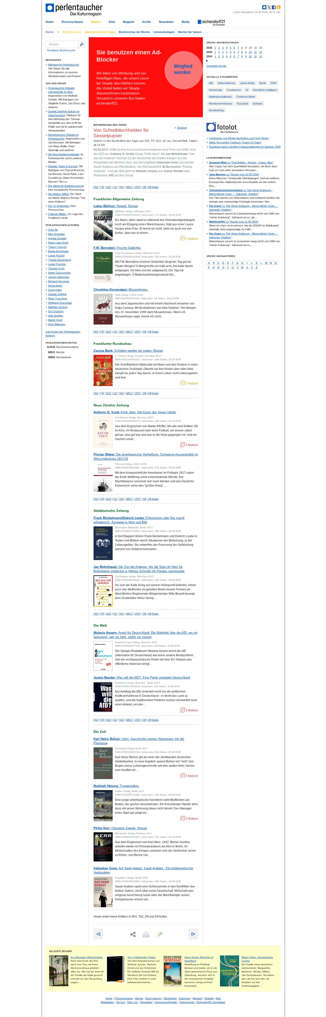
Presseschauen (72, 22)
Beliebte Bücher (60, 951)
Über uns (132, 1002)
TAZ (121, 187)
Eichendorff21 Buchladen (210, 1002)
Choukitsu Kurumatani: (121, 289)
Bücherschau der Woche (134, 32)
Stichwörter (170, 998)
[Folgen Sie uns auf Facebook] (273, 7)
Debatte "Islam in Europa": (63, 166)
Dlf (144, 187)
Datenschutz (187, 1002)
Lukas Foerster (57, 264)
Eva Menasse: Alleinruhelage (87, 957)
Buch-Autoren (154, 998)
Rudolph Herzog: (116, 786)
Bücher (96, 22)
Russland (242, 103)
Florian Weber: (146, 457)
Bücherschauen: (72, 32)
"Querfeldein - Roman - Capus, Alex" (241, 162)
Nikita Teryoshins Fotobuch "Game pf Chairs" (235, 142)
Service (120, 1002)
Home (50, 22)
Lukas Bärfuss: (116, 206)
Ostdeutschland (246, 96)
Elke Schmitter (56, 234)
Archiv (146, 22)
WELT (129, 187)
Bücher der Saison (189, 32)
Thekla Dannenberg (59, 259)
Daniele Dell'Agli (57, 294)
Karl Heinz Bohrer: (139, 741)
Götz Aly (53, 229)
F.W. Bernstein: (117, 248)
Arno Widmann (56, 324)
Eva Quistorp (55, 311)
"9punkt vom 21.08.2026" (233, 221)
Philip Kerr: (120, 828)
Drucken (182, 127)
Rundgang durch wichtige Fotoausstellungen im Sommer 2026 (245, 146)
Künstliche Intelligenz (265, 90)
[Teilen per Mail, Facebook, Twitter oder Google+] (133, 934)
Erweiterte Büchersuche (61, 50)
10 (250, 52)
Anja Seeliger (55, 315)
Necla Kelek (55, 285)
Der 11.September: (59, 205)
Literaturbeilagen (164, 32)
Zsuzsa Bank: (128, 350)
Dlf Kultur (153, 187)
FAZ (96, 187)
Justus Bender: (142, 677)
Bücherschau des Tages (100, 32)
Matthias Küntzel (57, 307)
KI (247, 90)
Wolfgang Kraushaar (60, 302)
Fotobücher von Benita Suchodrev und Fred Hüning (239, 138)
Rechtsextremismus (220, 103)
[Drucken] (145, 934)
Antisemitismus (226, 83)
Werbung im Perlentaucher (63, 64)
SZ (115, 187)
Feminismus (234, 90)
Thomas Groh (56, 268)
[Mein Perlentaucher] (264, 7)
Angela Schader (57, 238)
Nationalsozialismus (220, 96)
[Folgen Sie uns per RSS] (278, 7)
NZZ (108, 187)
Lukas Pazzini (56, 255)
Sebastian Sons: (143, 870)
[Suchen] (81, 44)
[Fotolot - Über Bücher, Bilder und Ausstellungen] (222, 132)
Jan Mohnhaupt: (139, 569)
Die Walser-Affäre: (58, 194)
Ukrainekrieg (216, 110)
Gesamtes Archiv (216, 65)
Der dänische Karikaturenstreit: (66, 185)
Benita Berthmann (58, 251)
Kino (112, 22)
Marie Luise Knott (58, 242)
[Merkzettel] (158, 934)
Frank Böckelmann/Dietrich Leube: (139, 520)
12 (260, 52)
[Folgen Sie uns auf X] (268, 7)
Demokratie (215, 90)
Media (186, 22)
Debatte (209, 998)
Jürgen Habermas (58, 277)
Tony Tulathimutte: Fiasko (141, 957)
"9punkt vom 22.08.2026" (234, 174)
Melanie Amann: (145, 635)
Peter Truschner (57, 298)
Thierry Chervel (57, 247)
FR (102, 187)
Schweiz (258, 103)
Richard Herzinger (58, 281)
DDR (273, 83)
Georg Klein (55, 289)
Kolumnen (184, 998)
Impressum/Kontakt (166, 1002)
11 (255, 52)
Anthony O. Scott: (135, 412)
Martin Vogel (55, 320)
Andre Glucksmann (59, 272)
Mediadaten (107, 1002)
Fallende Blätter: (57, 214)
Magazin (128, 22)
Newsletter (166, 22)
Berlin (262, 83)
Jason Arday (247, 83)
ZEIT (138, 187)
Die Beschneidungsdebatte (63, 154)
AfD (211, 83)
